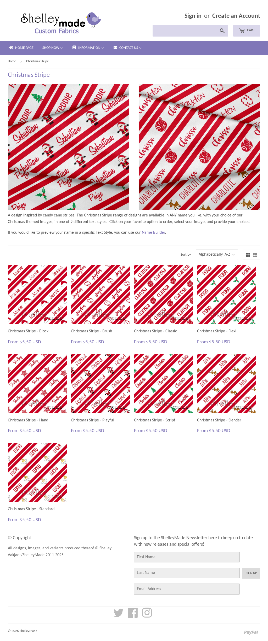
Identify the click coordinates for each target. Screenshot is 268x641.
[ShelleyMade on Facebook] (132, 616)
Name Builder (153, 233)
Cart (250, 30)
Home (12, 61)
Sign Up (251, 573)
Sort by (186, 255)
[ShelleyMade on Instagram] (147, 616)
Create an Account (236, 16)
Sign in (193, 16)
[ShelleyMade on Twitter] (118, 616)
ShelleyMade (28, 631)
